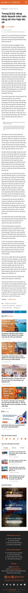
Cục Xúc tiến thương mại (8, 305)
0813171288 (15, 567)
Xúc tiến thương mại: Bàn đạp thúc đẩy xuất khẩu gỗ (17, 461)
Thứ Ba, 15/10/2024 (6, 339)
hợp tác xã (19, 305)
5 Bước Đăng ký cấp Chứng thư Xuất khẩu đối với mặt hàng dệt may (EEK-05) (17, 477)
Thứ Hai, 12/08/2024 (6, 429)
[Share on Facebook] (8, 312)
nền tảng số (17, 307)
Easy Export (11, 26)
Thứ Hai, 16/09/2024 (6, 384)
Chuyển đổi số (13, 9)
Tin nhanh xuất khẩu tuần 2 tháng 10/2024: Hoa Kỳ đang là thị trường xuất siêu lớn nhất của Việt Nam (12, 335)
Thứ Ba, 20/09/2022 (6, 30)
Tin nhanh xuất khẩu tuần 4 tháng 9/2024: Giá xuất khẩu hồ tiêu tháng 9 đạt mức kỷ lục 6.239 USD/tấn (13, 357)
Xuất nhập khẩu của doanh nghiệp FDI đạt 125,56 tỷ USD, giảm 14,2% (17, 469)
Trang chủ (4, 9)
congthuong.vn (12, 299)
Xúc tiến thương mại (20, 32)
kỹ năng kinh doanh (7, 307)
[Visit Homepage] (10, 2)
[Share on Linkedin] (20, 312)
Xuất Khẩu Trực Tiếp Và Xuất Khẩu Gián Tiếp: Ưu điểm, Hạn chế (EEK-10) (17, 453)
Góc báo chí (6, 375)
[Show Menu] (26, 2)
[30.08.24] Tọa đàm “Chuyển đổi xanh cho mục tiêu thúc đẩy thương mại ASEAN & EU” (13, 380)
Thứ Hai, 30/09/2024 (6, 361)
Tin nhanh (5, 330)
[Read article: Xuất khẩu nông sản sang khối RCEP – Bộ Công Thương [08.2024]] (14, 417)
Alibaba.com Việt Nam (10, 303)
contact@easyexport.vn (15, 569)
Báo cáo (5, 422)
